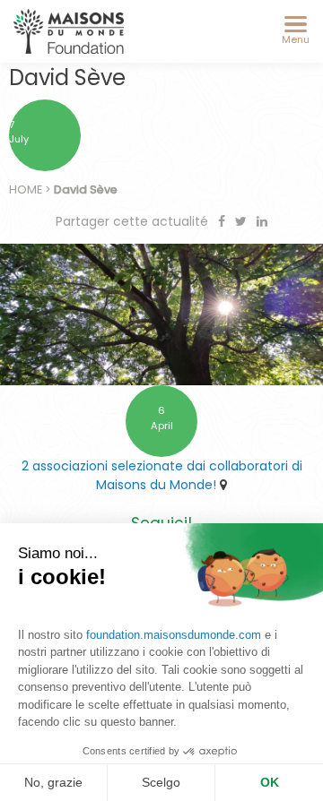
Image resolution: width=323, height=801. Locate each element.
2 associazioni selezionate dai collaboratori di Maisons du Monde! (162, 475)
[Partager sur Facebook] (223, 221)
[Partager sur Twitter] (242, 221)
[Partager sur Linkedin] (262, 221)
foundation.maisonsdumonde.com (173, 635)
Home (25, 189)
